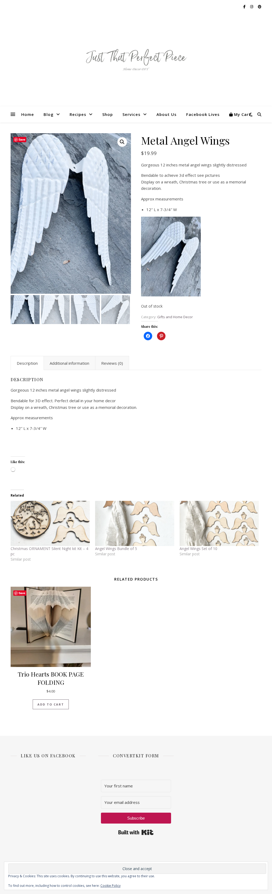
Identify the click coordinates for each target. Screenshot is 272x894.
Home (27, 114)
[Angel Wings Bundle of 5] (134, 523)
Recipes (78, 114)
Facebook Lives (203, 114)
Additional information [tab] (69, 363)
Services (131, 114)
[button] (122, 142)
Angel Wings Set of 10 (198, 548)
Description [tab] (27, 363)
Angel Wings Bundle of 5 (116, 548)
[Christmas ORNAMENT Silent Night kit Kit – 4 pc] (50, 523)
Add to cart (50, 704)
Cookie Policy (110, 885)
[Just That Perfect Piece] (136, 60)
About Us (166, 114)
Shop (107, 114)
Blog (49, 114)
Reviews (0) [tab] (112, 363)
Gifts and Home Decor (175, 316)
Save (22, 139)
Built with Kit (136, 832)
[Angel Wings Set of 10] (219, 523)
